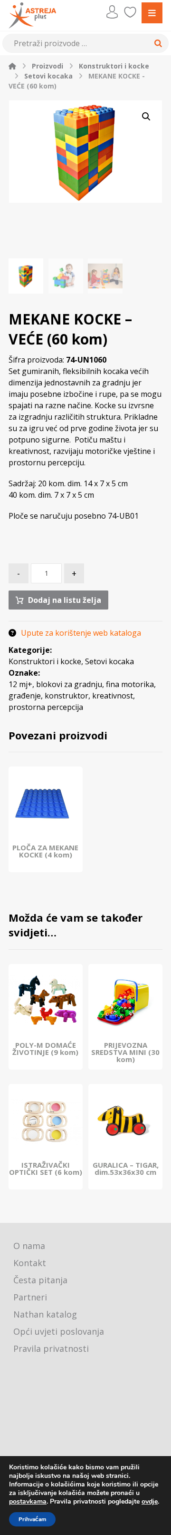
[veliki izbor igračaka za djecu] (32, 15)
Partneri (30, 1297)
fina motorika (130, 684)
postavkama (28, 1501)
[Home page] (12, 65)
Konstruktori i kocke (45, 661)
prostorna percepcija (46, 707)
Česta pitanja (40, 1280)
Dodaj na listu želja (64, 600)
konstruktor (66, 695)
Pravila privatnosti (51, 1348)
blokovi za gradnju (69, 684)
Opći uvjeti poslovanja (58, 1331)
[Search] (156, 43)
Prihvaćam (32, 1519)
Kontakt (29, 1263)
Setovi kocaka (109, 661)
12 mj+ (20, 684)
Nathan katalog (45, 1314)
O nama (29, 1245)
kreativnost (112, 695)
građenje (25, 695)
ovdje (150, 1501)
